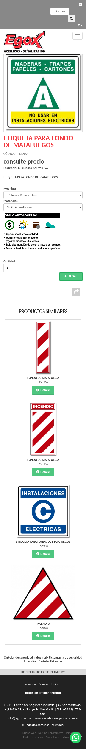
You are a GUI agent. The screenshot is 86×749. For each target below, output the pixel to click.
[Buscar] (71, 18)
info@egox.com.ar (20, 718)
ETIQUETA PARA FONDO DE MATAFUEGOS (43, 542)
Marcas (43, 684)
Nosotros (30, 684)
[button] (80, 4)
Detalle (45, 390)
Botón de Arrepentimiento (43, 693)
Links (54, 684)
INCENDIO (43, 624)
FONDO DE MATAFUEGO (43, 378)
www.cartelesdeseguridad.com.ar (56, 718)
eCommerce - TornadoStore (65, 733)
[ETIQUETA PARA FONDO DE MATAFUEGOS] (43, 92)
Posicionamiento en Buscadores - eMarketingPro (50, 737)
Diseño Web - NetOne (34, 733)
